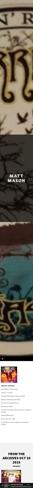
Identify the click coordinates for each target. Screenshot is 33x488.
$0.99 (28, 484)
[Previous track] (2, 485)
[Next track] (9, 485)
